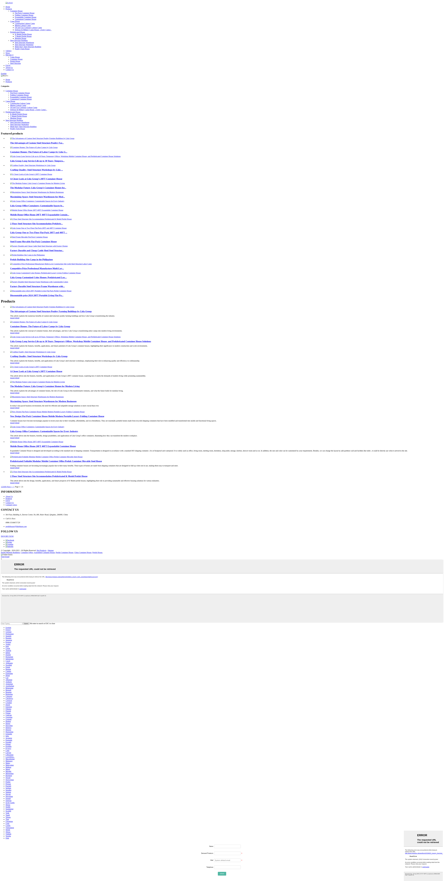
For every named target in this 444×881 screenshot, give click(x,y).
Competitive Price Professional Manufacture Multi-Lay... (37, 268)
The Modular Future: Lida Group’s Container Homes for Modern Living (45, 386)
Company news (11, 505)
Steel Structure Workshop (24, 45)
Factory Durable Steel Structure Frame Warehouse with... (37, 286)
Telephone (209, 867)
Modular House (20, 38)
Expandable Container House (25, 17)
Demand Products (207, 853)
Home (8, 7)
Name (211, 846)
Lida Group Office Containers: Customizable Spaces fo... (37, 205)
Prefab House (15, 61)
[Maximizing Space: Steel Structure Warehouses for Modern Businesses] (37, 397)
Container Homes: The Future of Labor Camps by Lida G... (38, 152)
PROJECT (10, 55)
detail (17, 318)
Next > (9, 487)
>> (13, 487)
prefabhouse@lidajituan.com (16, 526)
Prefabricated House (17, 32)
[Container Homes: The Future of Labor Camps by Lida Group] (34, 322)
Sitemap (51, 550)
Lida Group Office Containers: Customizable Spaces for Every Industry (44, 431)
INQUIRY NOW (7, 536)
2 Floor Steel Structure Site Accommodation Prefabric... (36, 223)
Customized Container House (25, 19)
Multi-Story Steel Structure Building (28, 47)
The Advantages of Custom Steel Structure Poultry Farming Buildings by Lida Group (51, 311)
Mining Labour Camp (23, 26)
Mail (211, 860)
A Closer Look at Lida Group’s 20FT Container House (36, 179)
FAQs (8, 501)
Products (9, 9)
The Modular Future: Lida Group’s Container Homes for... (38, 188)
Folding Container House (24, 15)
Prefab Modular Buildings (10, 552)
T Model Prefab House (23, 36)
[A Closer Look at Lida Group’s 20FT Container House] (31, 367)
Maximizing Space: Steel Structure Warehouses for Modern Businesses (43, 401)
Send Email (5, 557)
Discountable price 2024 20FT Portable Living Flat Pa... (36, 295)
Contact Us (10, 70)
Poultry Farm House (22, 49)
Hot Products (41, 550)
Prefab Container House (64, 552)
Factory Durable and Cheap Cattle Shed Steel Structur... (37, 250)
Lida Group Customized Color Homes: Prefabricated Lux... (38, 277)
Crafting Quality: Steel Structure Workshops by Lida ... (36, 170)
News (8, 53)
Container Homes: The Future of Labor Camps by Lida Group (40, 326)
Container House (16, 11)
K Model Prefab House (23, 34)
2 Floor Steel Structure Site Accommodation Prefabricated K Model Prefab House (48, 476)
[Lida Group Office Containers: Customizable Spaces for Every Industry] (37, 427)
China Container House (82, 552)
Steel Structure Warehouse (24, 43)
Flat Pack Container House (24, 13)
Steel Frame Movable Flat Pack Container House (33, 241)
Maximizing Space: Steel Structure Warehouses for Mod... (37, 197)
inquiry (12, 318)
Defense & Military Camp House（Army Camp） (33, 30)
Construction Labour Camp (25, 23)
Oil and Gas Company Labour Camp (28, 28)
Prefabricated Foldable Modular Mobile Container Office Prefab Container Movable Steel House (56, 461)
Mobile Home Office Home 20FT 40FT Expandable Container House (43, 446)
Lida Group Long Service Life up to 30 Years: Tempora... (37, 161)
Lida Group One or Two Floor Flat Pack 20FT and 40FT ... (38, 232)
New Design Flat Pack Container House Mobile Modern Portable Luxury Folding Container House (57, 416)
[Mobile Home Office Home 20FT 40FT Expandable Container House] (36, 442)
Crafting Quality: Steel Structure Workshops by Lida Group (39, 356)
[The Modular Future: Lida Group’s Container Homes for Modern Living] (37, 382)
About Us (9, 68)
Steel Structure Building (19, 40)
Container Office (27, 552)
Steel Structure (15, 63)
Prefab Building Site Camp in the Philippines (31, 259)
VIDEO (8, 51)
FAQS (8, 65)
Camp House (15, 21)
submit (222, 874)
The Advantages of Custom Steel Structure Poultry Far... (37, 143)
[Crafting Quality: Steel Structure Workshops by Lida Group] (33, 352)
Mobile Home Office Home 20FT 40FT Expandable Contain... (39, 214)
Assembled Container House (44, 552)
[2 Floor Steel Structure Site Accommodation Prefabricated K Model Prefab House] (41, 472)
